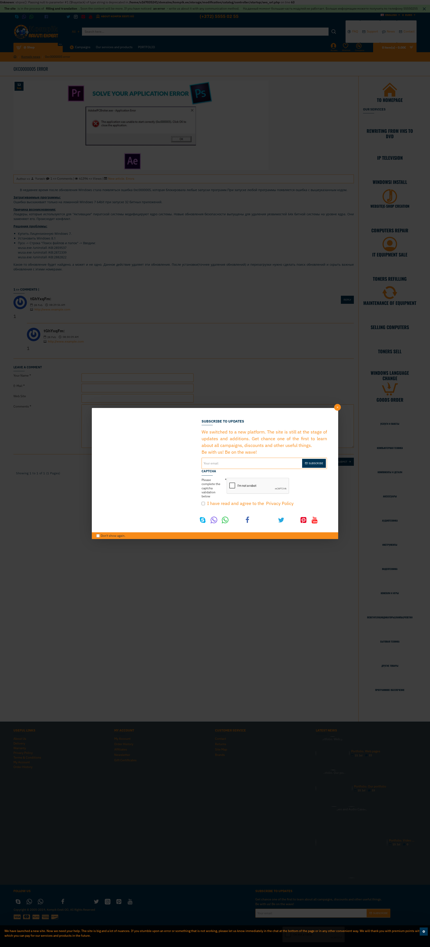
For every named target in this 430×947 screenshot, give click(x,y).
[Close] (337, 407)
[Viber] (213, 520)
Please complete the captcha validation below (211, 488)
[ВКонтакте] (258, 520)
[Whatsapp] (225, 520)
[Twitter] (281, 520)
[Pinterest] (303, 520)
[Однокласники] (269, 520)
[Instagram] (292, 520)
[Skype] (202, 520)
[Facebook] (247, 520)
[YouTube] (314, 520)
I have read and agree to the (250, 503)
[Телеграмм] (236, 520)
